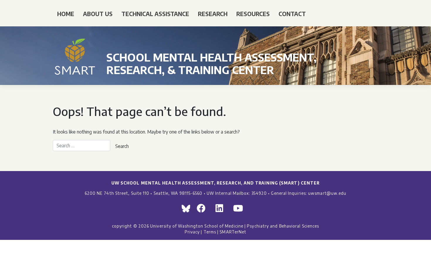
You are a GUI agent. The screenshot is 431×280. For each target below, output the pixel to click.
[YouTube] (240, 209)
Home (65, 13)
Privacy (192, 231)
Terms (209, 231)
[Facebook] (204, 209)
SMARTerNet (233, 231)
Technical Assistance (155, 13)
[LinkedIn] (222, 209)
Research (213, 13)
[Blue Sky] (187, 209)
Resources (253, 13)
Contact (292, 13)
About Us (98, 13)
